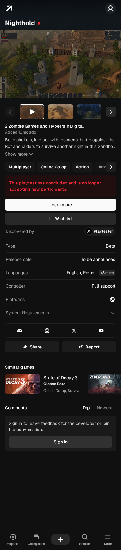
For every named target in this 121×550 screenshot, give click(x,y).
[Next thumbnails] (111, 112)
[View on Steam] (112, 299)
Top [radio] (86, 408)
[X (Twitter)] (74, 330)
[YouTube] (101, 330)
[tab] (32, 111)
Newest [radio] (105, 408)
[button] (60, 273)
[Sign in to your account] (110, 8)
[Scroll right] (111, 167)
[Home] (8, 8)
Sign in (61, 442)
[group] (60, 167)
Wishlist (63, 218)
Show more (16, 154)
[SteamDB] (47, 330)
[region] (60, 64)
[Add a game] (60, 539)
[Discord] (19, 330)
